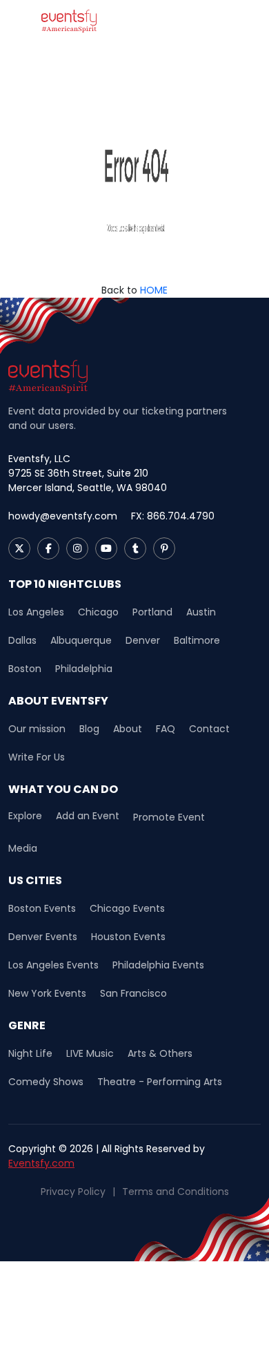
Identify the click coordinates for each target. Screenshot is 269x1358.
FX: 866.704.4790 (173, 516)
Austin (201, 612)
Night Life (30, 1053)
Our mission (37, 729)
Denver (143, 640)
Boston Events (42, 908)
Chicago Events (127, 908)
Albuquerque (81, 640)
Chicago (98, 612)
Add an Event (87, 816)
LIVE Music (90, 1053)
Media (22, 848)
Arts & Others (160, 1053)
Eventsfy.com (41, 1163)
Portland (152, 612)
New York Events (47, 993)
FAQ (165, 729)
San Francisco (133, 993)
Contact (209, 729)
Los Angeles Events (53, 965)
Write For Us (36, 757)
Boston (24, 669)
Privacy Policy (73, 1191)
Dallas (22, 640)
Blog (89, 729)
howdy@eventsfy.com (62, 516)
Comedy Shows (45, 1082)
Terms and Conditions (175, 1191)
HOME (154, 290)
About (127, 729)
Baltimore (197, 640)
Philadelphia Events (158, 965)
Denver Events (42, 937)
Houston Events (128, 937)
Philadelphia (83, 669)
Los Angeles (36, 612)
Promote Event (169, 817)
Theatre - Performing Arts (159, 1082)
